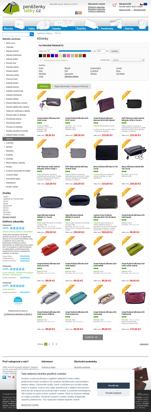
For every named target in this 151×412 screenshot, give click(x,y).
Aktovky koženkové (14, 55)
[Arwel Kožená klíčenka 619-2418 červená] (50, 249)
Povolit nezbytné (113, 393)
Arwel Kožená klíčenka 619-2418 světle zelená (133, 265)
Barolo (6, 208)
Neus (118, 71)
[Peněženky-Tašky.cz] (24, 8)
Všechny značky (71, 77)
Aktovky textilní (12, 59)
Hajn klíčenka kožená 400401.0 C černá (46, 216)
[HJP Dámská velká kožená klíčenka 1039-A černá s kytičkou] (135, 104)
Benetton (7, 212)
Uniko (41, 77)
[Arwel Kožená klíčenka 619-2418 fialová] (78, 249)
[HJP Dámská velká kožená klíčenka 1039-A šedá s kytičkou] (50, 152)
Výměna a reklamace (96, 11)
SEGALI (93, 74)
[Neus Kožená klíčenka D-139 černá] (106, 152)
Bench (6, 210)
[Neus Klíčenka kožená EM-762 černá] (135, 152)
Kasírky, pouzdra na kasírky (17, 131)
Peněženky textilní (13, 123)
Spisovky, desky (12, 75)
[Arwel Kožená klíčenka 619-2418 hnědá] (106, 249)
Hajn (41, 71)
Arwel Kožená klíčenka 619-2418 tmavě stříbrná (48, 313)
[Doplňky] (88, 24)
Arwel (41, 68)
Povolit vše (113, 385)
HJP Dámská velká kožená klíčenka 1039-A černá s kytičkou (133, 120)
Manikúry (10, 151)
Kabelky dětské (12, 99)
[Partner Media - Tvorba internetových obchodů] (142, 395)
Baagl (5, 203)
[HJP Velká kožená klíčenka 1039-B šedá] (78, 152)
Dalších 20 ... (93, 337)
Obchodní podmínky (82, 367)
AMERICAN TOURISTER (13, 199)
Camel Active (95, 68)
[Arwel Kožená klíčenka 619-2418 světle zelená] (135, 249)
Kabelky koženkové (14, 95)
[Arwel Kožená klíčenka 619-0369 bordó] (135, 297)
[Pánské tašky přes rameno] (39, 24)
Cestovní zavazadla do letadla (18, 171)
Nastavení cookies (30, 405)
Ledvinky (9, 143)
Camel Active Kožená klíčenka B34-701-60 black (104, 216)
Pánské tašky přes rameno (16, 103)
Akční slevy (10, 43)
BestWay (6, 215)
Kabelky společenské (14, 91)
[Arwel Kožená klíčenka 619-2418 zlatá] (106, 297)
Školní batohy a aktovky (15, 163)
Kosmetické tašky (13, 179)
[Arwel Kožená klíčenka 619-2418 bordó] (135, 201)
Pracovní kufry (12, 79)
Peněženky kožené (14, 119)
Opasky (9, 147)
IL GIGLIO (94, 71)
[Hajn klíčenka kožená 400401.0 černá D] (78, 201)
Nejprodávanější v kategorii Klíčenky (71, 86)
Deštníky (9, 159)
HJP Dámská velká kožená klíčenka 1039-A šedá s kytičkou (48, 169)
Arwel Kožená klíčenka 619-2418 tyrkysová (77, 313)
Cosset (119, 68)
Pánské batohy (12, 71)
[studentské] (136, 24)
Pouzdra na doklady (14, 127)
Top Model (120, 74)
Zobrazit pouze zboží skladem (56, 60)
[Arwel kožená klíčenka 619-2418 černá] (50, 104)
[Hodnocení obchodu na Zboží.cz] (18, 314)
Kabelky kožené (12, 87)
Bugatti (67, 68)
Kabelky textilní (12, 83)
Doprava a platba (48, 367)
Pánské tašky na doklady (16, 115)
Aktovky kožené (12, 51)
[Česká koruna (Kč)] (141, 5)
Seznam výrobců (9, 217)
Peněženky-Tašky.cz (44, 33)
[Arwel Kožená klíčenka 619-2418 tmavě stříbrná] (50, 297)
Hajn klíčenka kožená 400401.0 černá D (74, 216)
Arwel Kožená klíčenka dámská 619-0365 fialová (104, 119)
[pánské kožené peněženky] (112, 24)
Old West (42, 74)
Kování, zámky (12, 187)
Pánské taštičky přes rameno (17, 107)
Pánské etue (11, 63)
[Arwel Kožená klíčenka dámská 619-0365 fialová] (106, 104)
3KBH (5, 197)
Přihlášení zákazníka (96, 7)
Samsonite (69, 74)
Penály (9, 167)
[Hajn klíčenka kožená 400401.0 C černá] (50, 201)
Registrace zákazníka (96, 9)
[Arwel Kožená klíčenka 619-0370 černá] (78, 104)
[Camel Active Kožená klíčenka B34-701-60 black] (106, 201)
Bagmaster (7, 206)
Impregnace (11, 183)
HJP (66, 71)
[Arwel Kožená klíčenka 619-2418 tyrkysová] (78, 297)
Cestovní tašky (12, 175)
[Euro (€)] (145, 5)
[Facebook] (76, 14)
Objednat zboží (140, 10)
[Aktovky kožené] (15, 24)
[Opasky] (63, 24)
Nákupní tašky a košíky (15, 135)
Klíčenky (44, 86)
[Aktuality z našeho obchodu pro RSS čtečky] (80, 14)
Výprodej (9, 47)
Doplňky (9, 155)
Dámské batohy (12, 67)
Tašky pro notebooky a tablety (18, 111)
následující (144, 344)
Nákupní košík (125, 10)
